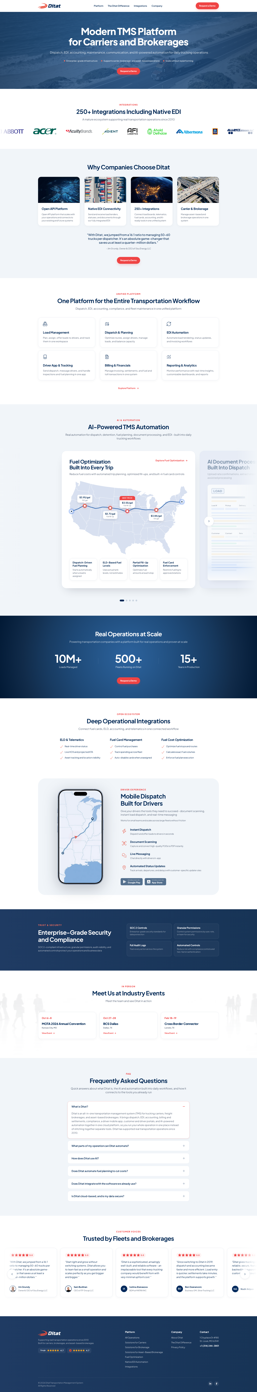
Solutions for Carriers (135, 1342)
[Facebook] (216, 1383)
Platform (98, 5)
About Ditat (177, 1337)
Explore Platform (126, 388)
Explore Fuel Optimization (170, 460)
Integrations (140, 5)
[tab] (122, 600)
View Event (47, 1033)
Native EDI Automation (136, 1361)
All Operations (132, 1337)
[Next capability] (209, 521)
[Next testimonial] (245, 1274)
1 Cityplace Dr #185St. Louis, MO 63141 (209, 1339)
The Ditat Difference (118, 5)
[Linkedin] (210, 1383)
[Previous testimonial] (12, 1274)
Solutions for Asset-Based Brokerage (144, 1352)
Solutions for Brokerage (137, 1347)
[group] (128, 522)
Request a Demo (207, 5)
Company (157, 5)
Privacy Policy (178, 1347)
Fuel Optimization (134, 1357)
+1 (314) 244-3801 (209, 1345)
